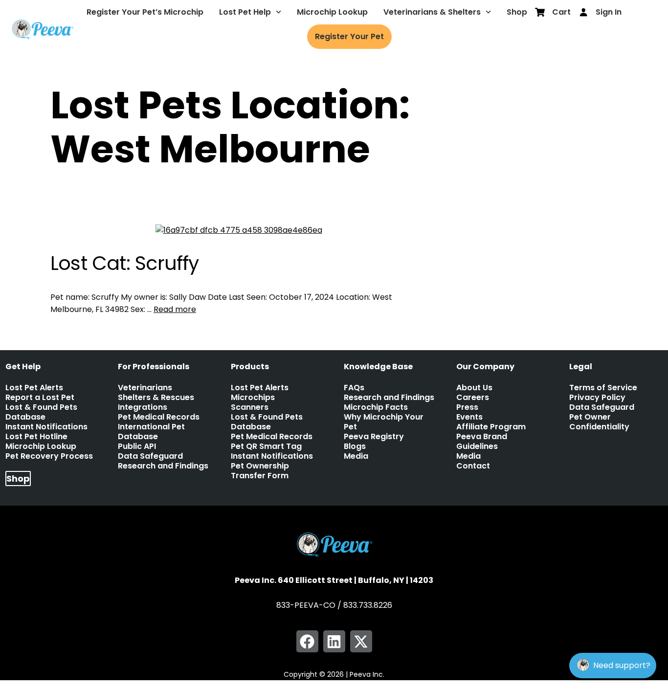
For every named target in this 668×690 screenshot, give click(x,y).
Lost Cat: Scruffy (124, 263)
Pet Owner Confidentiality (599, 422)
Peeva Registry (374, 437)
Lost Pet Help (245, 12)
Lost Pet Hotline (36, 437)
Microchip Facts (376, 407)
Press (467, 407)
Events (469, 417)
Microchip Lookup (332, 12)
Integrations (142, 407)
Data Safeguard (150, 456)
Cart (561, 12)
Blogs (355, 446)
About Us (474, 388)
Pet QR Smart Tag (266, 446)
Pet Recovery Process (49, 456)
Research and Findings (163, 466)
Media (356, 456)
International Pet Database (151, 432)
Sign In (609, 12)
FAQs (354, 388)
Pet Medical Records (159, 417)
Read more (175, 309)
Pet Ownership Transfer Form (260, 471)
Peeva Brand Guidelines (481, 441)
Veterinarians (145, 388)
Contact (473, 466)
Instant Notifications (46, 427)
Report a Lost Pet (39, 397)
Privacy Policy (597, 397)
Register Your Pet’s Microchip (145, 12)
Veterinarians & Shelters (432, 12)
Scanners (249, 407)
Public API (137, 446)
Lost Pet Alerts (34, 388)
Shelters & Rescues (156, 397)
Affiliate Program (491, 427)
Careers (472, 397)
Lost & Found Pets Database (41, 412)
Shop (517, 12)
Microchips (253, 397)
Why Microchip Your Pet (383, 422)
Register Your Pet (349, 36)
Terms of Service (603, 388)
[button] (307, 641)
